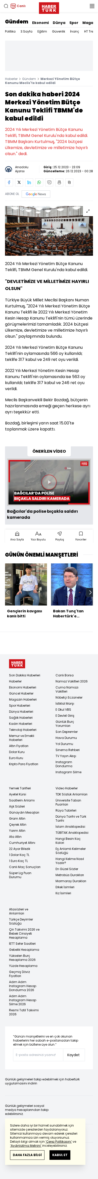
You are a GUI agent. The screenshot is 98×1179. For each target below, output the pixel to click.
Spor (73, 22)
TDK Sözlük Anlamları (71, 794)
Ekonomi (40, 22)
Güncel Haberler (21, 693)
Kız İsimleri (63, 893)
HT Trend (90, 31)
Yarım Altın (17, 830)
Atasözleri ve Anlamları (18, 911)
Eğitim (42, 31)
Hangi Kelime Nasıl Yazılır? (70, 861)
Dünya (59, 22)
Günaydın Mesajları (24, 812)
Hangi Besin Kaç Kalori (68, 841)
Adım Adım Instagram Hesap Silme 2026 (22, 1000)
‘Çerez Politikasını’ (58, 1141)
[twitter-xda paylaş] (19, 182)
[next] (90, 592)
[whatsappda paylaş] (39, 182)
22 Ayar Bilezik (19, 849)
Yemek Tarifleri (20, 788)
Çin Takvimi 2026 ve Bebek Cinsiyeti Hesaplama (24, 933)
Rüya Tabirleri (66, 810)
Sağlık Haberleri (21, 717)
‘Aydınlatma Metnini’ (25, 1145)
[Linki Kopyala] (69, 182)
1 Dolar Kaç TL (19, 855)
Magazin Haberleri (23, 699)
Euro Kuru (16, 758)
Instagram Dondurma (64, 764)
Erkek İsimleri (65, 887)
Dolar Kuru (17, 752)
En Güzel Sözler (67, 869)
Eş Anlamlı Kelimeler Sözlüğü (71, 851)
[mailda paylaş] (49, 182)
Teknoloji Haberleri (22, 730)
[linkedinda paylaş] (29, 182)
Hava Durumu (66, 738)
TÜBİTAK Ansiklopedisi (72, 832)
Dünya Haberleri (21, 711)
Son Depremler (67, 732)
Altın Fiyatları (18, 746)
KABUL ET (60, 1155)
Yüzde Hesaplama (23, 966)
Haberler (11, 79)
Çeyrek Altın (17, 824)
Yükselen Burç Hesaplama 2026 (22, 958)
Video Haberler (67, 788)
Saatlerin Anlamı (22, 800)
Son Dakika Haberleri (24, 675)
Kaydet (73, 1054)
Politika (10, 31)
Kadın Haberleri (20, 724)
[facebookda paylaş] (9, 182)
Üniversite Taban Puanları (68, 802)
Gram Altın (17, 818)
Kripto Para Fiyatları (23, 764)
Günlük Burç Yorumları (65, 724)
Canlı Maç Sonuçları (24, 867)
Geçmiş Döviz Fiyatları (19, 974)
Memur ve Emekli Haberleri (21, 738)
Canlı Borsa (65, 675)
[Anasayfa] (17, 664)
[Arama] (6, 6)
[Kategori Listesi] (92, 6)
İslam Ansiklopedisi (70, 826)
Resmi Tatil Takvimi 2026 (24, 1012)
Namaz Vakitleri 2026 (72, 681)
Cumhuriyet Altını (22, 843)
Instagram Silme (68, 772)
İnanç (74, 31)
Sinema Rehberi (68, 750)
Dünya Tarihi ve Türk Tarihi (71, 818)
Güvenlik (58, 31)
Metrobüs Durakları (70, 875)
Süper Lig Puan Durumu (20, 875)
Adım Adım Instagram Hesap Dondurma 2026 (22, 986)
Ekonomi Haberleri (22, 687)
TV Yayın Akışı (66, 756)
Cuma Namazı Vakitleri (67, 689)
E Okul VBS (63, 709)
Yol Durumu (64, 744)
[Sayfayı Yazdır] (59, 182)
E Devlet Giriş (65, 715)
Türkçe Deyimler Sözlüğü (21, 921)
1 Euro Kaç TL (18, 861)
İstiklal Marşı (65, 703)
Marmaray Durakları (71, 881)
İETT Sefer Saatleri (22, 943)
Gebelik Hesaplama (24, 949)
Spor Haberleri (19, 705)
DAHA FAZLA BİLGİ (27, 1155)
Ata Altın (15, 837)
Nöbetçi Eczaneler (69, 697)
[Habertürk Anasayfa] (49, 7)
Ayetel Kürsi (17, 794)
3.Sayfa (26, 31)
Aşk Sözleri (17, 806)
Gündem (16, 21)
